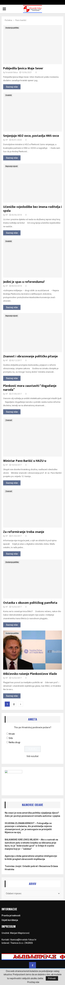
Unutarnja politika (12, 28)
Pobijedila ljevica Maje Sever (23, 68)
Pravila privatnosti (11, 915)
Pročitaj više (33, 982)
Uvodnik (9, 95)
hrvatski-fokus (12, 72)
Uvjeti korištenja (10, 920)
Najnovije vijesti (12, 166)
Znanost (9, 420)
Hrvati (12, 734)
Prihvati (52, 978)
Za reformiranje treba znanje (23, 532)
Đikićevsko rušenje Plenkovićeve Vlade (30, 674)
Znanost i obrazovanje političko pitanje (30, 356)
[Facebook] (32, 965)
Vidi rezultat (32, 756)
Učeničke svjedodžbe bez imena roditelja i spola (32, 208)
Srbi (11, 738)
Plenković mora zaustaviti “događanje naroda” (29, 387)
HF (7, 140)
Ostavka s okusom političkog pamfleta (30, 602)
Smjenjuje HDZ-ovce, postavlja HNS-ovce (31, 135)
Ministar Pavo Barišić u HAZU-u (24, 461)
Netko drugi (14, 742)
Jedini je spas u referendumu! (23, 282)
